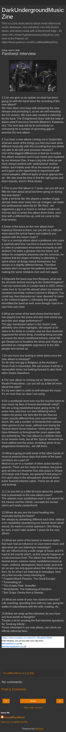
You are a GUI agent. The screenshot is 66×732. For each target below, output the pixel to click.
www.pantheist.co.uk (10, 643)
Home (33, 701)
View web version (33, 707)
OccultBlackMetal (14, 717)
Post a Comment (14, 689)
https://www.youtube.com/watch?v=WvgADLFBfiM (27, 637)
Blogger (39, 728)
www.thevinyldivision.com (13, 646)
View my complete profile (14, 721)
